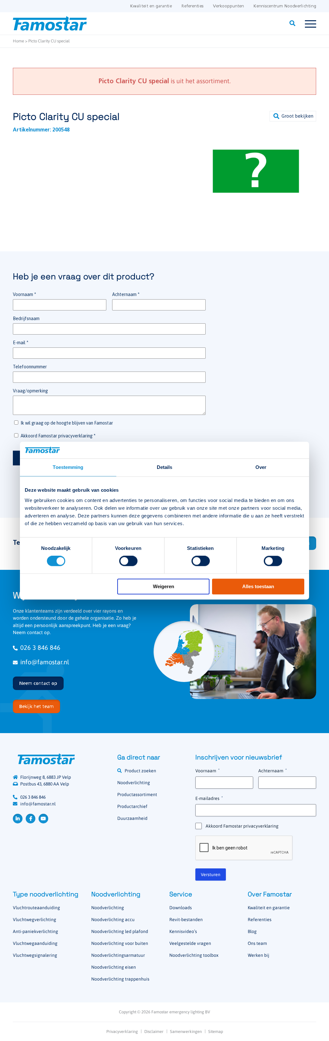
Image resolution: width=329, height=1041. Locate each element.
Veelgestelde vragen (190, 943)
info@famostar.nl (44, 662)
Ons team (257, 943)
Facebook (30, 818)
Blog (252, 931)
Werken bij (258, 955)
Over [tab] (260, 467)
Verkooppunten (228, 6)
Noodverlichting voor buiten (119, 943)
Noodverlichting (133, 782)
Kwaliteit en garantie (151, 6)
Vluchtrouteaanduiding (36, 907)
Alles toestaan (258, 586)
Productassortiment (137, 794)
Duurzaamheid (132, 818)
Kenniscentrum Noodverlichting (284, 6)
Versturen (210, 874)
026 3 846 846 (40, 647)
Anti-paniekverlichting (35, 931)
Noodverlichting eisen (113, 967)
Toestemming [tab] (68, 467)
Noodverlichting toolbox (193, 955)
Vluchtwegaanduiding (35, 943)
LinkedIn (17, 818)
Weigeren (163, 586)
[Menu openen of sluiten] (310, 23)
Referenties (192, 6)
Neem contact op (38, 683)
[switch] (128, 561)
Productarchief (132, 806)
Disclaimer (154, 1031)
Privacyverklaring (122, 1031)
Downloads (180, 907)
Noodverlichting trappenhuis (120, 979)
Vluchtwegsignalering (35, 955)
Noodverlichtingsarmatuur (118, 955)
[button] (293, 116)
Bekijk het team (36, 706)
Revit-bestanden (186, 919)
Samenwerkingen (186, 1031)
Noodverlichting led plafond (119, 931)
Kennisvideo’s (183, 931)
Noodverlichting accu (113, 919)
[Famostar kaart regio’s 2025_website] (184, 651)
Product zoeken (140, 770)
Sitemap (215, 1031)
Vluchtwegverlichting (34, 919)
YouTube (43, 818)
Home (18, 41)
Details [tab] (165, 467)
